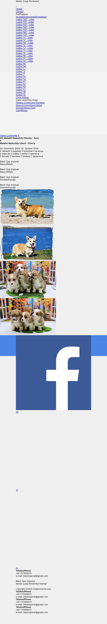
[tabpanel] (53, 163)
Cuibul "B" (21, 92)
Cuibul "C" (21, 89)
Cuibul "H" (21, 76)
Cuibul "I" (20, 74)
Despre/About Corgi (26, 108)
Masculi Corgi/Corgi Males (29, 105)
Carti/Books (21, 110)
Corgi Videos (22, 97)
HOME (19, 9)
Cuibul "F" (21, 82)
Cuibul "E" (21, 84)
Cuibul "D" (21, 87)
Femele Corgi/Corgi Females (30, 102)
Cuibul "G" (21, 79)
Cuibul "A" (21, 95)
